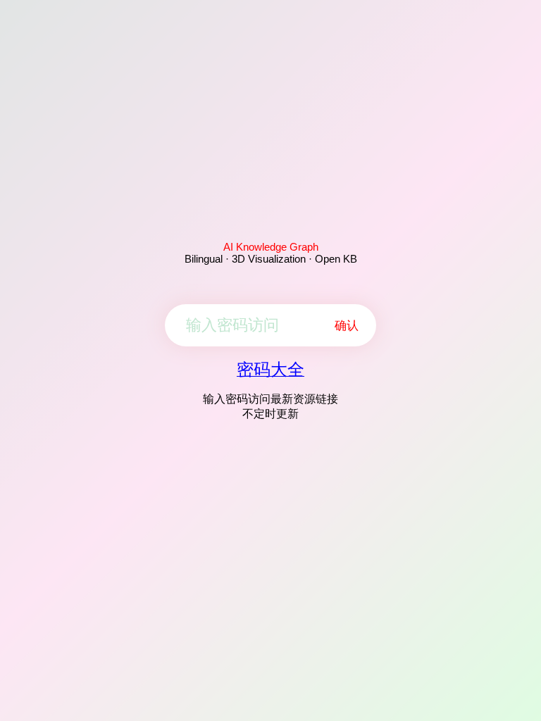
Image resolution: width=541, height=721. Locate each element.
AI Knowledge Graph (270, 247)
